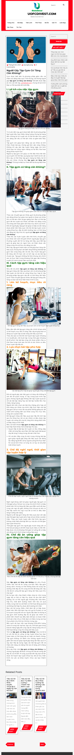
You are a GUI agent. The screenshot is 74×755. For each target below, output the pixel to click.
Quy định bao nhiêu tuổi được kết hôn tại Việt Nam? (59, 62)
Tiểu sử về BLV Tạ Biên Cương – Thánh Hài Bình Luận (26, 683)
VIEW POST (13, 730)
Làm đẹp (63, 23)
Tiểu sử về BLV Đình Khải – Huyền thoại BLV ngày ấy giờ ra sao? (12, 684)
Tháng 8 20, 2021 (14, 65)
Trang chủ (10, 23)
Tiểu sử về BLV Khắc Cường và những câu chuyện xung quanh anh (40, 684)
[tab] (65, 5)
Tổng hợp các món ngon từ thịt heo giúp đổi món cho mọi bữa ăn (59, 54)
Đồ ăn (47, 23)
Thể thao (38, 23)
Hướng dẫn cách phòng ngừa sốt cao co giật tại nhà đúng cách (59, 86)
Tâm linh (29, 23)
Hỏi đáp (20, 23)
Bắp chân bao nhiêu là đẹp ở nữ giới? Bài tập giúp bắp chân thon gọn (59, 78)
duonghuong (28, 65)
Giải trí (54, 23)
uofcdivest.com (26, 83)
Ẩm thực (10, 27)
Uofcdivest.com (42, 14)
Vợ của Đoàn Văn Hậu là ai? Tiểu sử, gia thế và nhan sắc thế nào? (59, 70)
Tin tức (19, 27)
